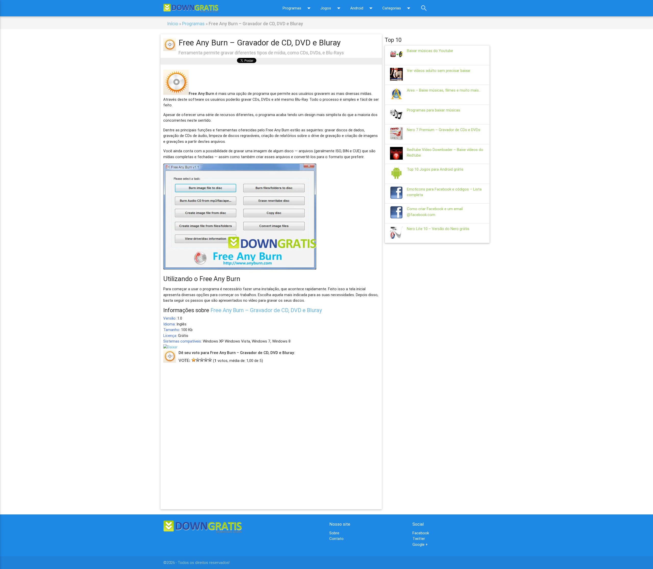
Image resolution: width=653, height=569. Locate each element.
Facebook (420, 532)
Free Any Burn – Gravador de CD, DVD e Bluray (266, 310)
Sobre (334, 532)
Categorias (397, 8)
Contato (336, 538)
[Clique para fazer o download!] (170, 347)
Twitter (418, 538)
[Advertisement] (271, 429)
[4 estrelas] (206, 360)
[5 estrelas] (210, 360)
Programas (298, 8)
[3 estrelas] (202, 360)
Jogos (331, 8)
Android (362, 8)
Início (172, 24)
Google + (420, 544)
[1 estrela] (194, 360)
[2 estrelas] (198, 360)
